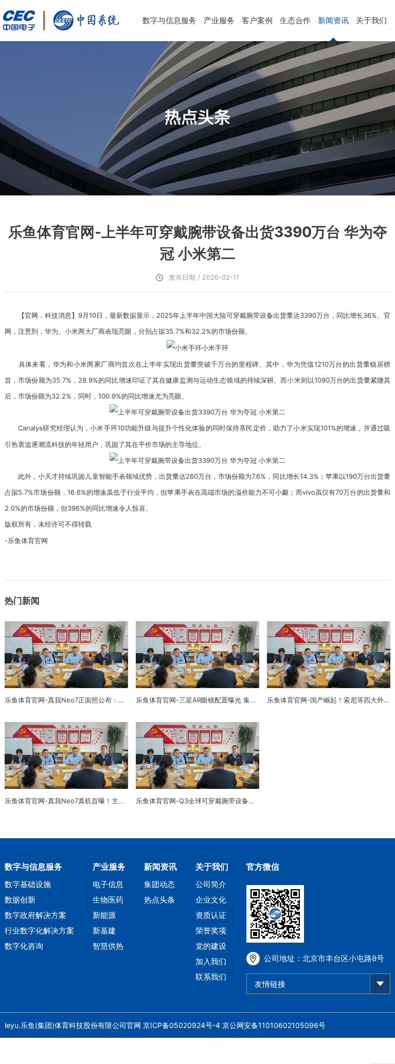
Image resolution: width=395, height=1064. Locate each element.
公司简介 (210, 884)
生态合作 (295, 20)
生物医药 (108, 900)
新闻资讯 (333, 20)
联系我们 (210, 977)
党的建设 (210, 946)
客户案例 (257, 20)
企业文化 (210, 900)
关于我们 (371, 20)
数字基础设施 (28, 884)
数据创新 (20, 900)
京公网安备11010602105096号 (274, 1025)
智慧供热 (108, 946)
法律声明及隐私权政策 (354, 1051)
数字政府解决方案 (35, 915)
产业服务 (219, 20)
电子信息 (108, 884)
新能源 (104, 915)
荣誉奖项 (210, 930)
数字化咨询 (24, 946)
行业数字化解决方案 (39, 930)
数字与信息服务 (169, 20)
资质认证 (210, 915)
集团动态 (159, 884)
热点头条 (159, 900)
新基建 (104, 930)
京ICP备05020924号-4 (181, 1025)
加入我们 (210, 961)
